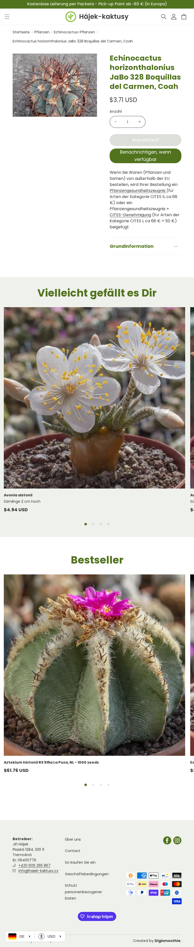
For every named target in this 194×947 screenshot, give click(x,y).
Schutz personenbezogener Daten (83, 892)
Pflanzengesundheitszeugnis (138, 190)
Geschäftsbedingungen (87, 874)
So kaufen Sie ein (80, 862)
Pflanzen (42, 32)
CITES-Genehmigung (130, 215)
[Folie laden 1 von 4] (85, 524)
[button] (164, 17)
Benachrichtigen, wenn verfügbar (145, 155)
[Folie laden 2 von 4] (93, 524)
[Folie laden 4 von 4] (108, 524)
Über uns (73, 839)
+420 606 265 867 (34, 865)
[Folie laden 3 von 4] (101, 524)
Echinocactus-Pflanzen (75, 32)
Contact (72, 850)
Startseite (21, 32)
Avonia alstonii (18, 495)
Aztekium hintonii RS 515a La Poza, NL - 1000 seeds (51, 762)
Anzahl (116, 111)
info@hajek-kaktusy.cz (38, 870)
